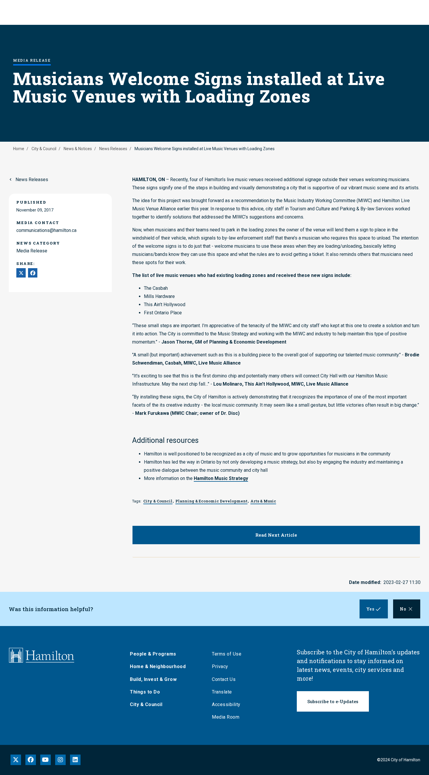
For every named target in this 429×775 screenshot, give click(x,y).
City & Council (44, 148)
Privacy (220, 666)
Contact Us (224, 679)
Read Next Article (276, 535)
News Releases (113, 148)
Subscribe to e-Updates (332, 701)
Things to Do (145, 692)
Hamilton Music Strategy (221, 478)
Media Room (225, 717)
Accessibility (226, 704)
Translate (222, 692)
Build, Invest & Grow (153, 679)
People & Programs (153, 654)
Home (18, 148)
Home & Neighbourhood (158, 666)
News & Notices (78, 148)
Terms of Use (226, 654)
